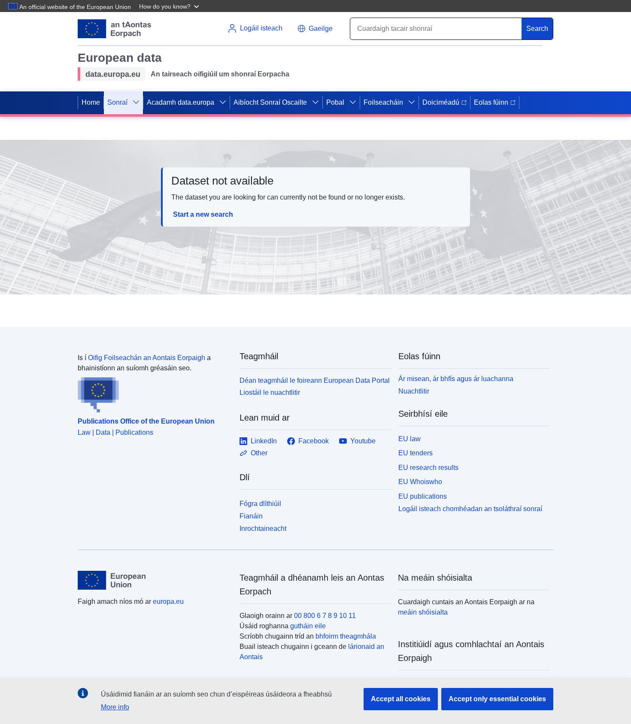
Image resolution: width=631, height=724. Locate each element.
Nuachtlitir (413, 391)
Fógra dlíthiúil (260, 503)
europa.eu (168, 601)
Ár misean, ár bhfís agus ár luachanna (455, 378)
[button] (170, 6)
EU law (409, 438)
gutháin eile (308, 626)
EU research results (428, 467)
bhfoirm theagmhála (346, 636)
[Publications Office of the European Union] (153, 393)
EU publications (422, 496)
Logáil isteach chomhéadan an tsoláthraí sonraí (470, 508)
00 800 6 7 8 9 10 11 (325, 615)
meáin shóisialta (423, 612)
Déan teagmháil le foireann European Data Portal (315, 380)
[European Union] (154, 580)
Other (259, 453)
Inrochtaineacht (263, 528)
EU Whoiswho (420, 481)
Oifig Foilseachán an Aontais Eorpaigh (146, 357)
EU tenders (415, 453)
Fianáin (251, 516)
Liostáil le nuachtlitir (270, 392)
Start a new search (203, 214)
